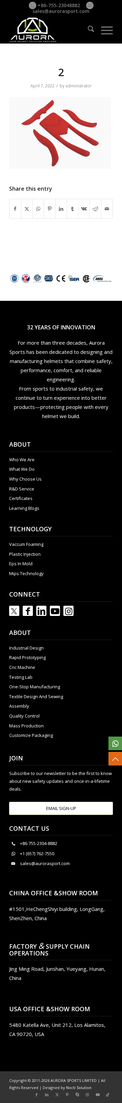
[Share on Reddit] (95, 208)
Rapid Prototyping (27, 657)
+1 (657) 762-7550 (37, 853)
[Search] (87, 30)
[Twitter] (14, 611)
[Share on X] (27, 208)
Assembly (19, 706)
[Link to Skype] (77, 1094)
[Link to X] (57, 1094)
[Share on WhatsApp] (38, 208)
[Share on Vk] (84, 208)
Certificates (21, 498)
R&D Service (21, 489)
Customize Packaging (31, 735)
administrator (78, 86)
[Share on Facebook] (15, 208)
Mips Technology (26, 573)
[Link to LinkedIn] (41, 611)
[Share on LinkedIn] (61, 208)
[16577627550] (115, 743)
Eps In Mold (21, 564)
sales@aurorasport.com (61, 11)
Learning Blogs (24, 508)
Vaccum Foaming (26, 544)
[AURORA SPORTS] (50, 30)
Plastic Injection (25, 554)
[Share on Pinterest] (49, 208)
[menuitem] (87, 30)
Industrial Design (26, 648)
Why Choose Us (25, 479)
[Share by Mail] (107, 208)
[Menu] (103, 30)
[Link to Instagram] (68, 611)
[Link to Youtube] (55, 611)
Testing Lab (21, 677)
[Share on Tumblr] (72, 208)
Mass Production (26, 726)
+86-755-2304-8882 (38, 843)
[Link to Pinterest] (67, 1094)
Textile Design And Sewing (36, 696)
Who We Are (22, 459)
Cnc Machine (22, 667)
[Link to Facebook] (28, 611)
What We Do (22, 469)
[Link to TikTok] (108, 1094)
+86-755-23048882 (58, 5)
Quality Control (24, 716)
